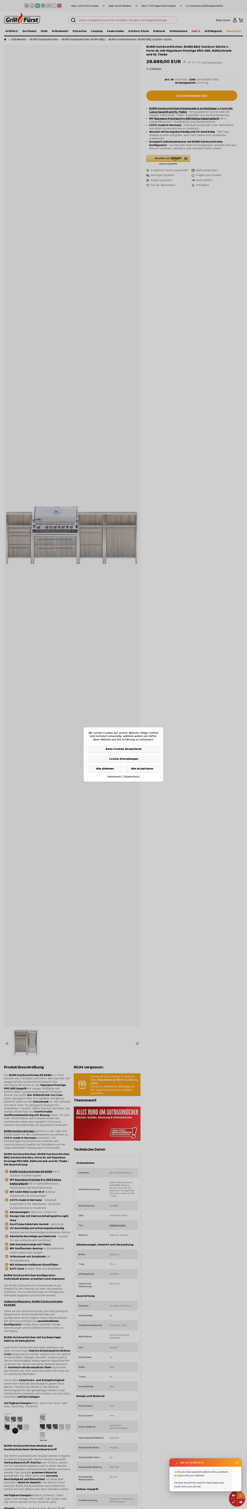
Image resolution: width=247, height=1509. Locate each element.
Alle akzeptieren (142, 768)
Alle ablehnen (105, 768)
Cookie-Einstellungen (123, 758)
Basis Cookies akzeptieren (124, 749)
